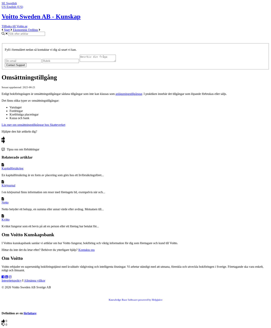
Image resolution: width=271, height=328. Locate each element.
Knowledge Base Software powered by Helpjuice (135, 299)
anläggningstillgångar (128, 94)
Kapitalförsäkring (12, 168)
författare (30, 313)
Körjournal (8, 185)
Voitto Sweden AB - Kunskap (41, 16)
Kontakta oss (86, 249)
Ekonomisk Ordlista (25, 30)
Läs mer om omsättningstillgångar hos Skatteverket (33, 124)
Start (7, 30)
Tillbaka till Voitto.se (14, 26)
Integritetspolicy (12, 280)
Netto (5, 202)
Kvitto (6, 219)
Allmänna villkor (34, 280)
